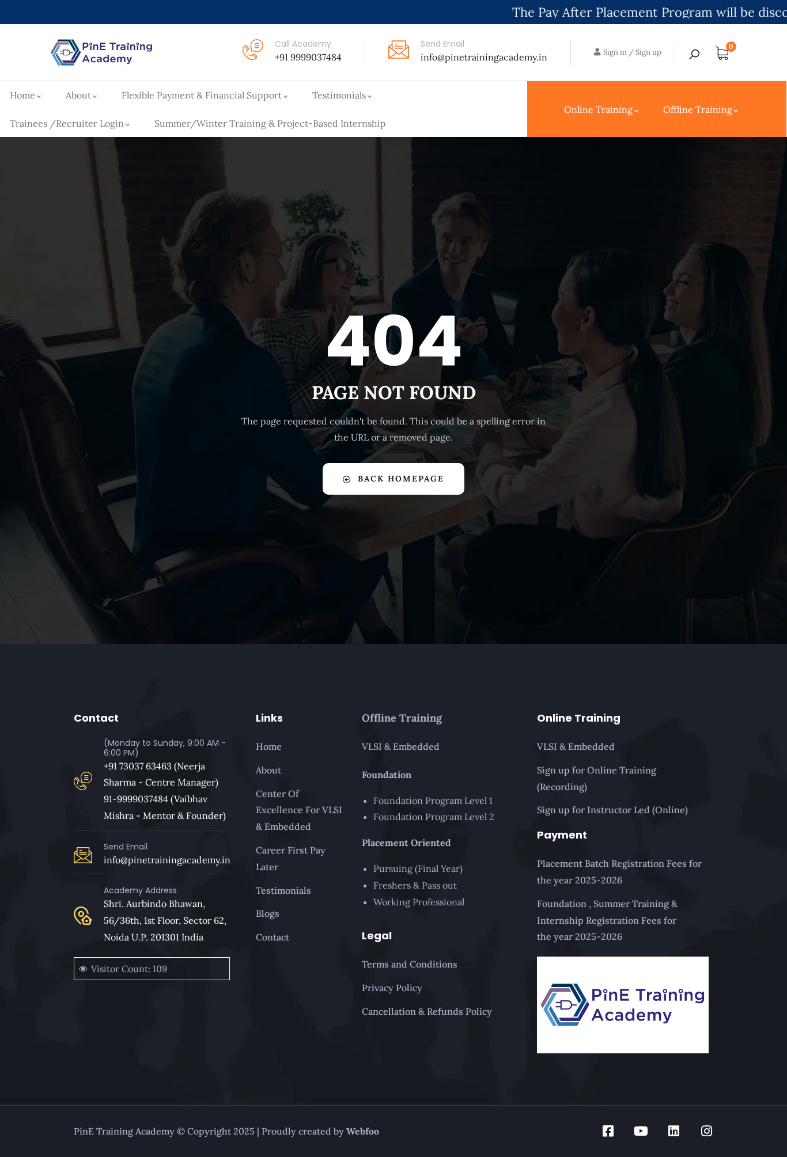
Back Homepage (401, 478)
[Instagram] (706, 1131)
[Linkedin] (673, 1131)
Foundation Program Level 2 (433, 816)
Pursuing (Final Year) (418, 868)
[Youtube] (640, 1131)
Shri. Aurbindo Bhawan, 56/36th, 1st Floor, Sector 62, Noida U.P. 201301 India (165, 920)
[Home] (101, 52)
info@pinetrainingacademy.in (484, 57)
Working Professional (418, 902)
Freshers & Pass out (415, 885)
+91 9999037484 (308, 57)
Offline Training (402, 717)
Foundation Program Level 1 (433, 800)
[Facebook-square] (607, 1131)
